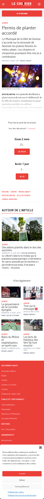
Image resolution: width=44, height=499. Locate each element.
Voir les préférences (22, 487)
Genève (5, 23)
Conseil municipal (9, 199)
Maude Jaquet (25, 192)
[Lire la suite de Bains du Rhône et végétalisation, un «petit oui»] (11, 325)
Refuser (22, 480)
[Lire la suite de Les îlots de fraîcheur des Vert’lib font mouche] (33, 325)
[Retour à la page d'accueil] (21, 4)
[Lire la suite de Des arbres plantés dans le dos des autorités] (22, 229)
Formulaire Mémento (9, 419)
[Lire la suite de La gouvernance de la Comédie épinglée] (11, 292)
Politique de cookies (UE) (10, 394)
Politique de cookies (16, 492)
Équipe (3, 376)
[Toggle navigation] (3, 4)
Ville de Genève (23, 195)
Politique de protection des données (22, 496)
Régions (5, 192)
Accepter (22, 474)
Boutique (5, 424)
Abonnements (6, 440)
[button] (40, 447)
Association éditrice (8, 371)
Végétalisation (8, 195)
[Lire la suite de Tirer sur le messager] (33, 293)
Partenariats (5, 409)
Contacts (4, 389)
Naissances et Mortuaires (10, 414)
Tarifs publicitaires (8, 405)
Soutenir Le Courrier (8, 385)
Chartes (4, 380)
